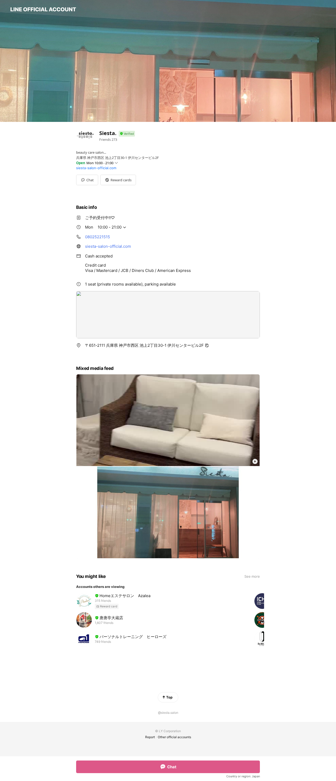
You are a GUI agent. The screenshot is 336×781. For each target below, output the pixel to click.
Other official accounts (174, 737)
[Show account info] (127, 134)
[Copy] (207, 345)
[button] (118, 180)
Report (150, 737)
